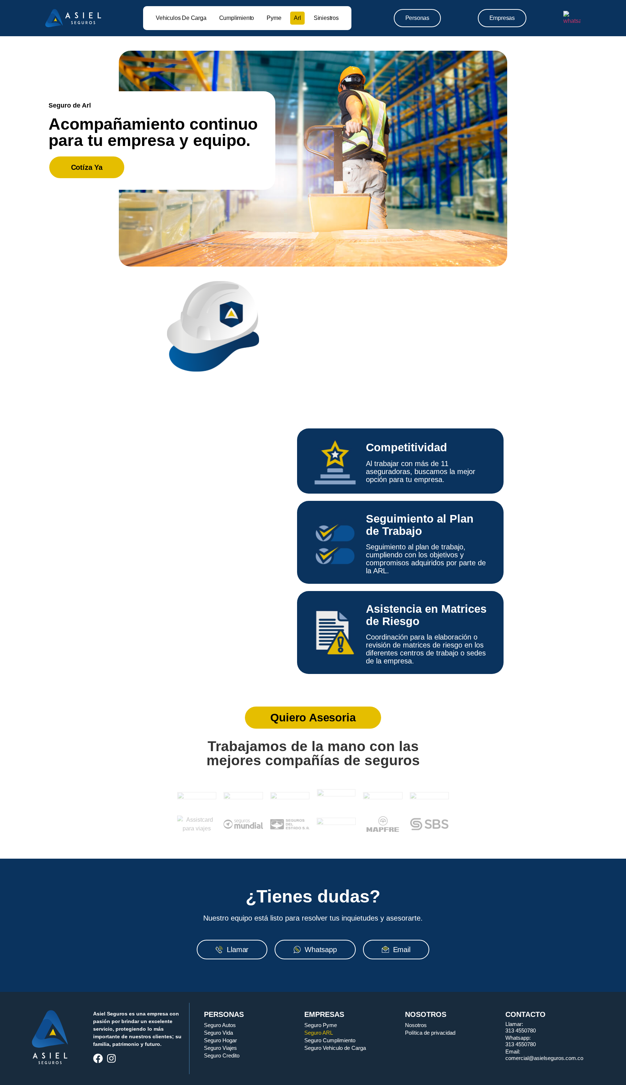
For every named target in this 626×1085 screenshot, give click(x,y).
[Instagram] (111, 1058)
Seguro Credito (221, 1055)
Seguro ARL (318, 1033)
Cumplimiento (236, 18)
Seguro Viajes (220, 1048)
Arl (297, 18)
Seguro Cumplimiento (329, 1040)
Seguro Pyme (320, 1025)
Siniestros (326, 18)
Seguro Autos (220, 1025)
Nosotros (416, 1025)
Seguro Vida (218, 1033)
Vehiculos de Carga (181, 18)
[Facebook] (98, 1058)
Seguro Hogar (220, 1040)
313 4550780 (520, 1030)
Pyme (274, 18)
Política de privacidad (430, 1033)
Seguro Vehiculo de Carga (335, 1048)
